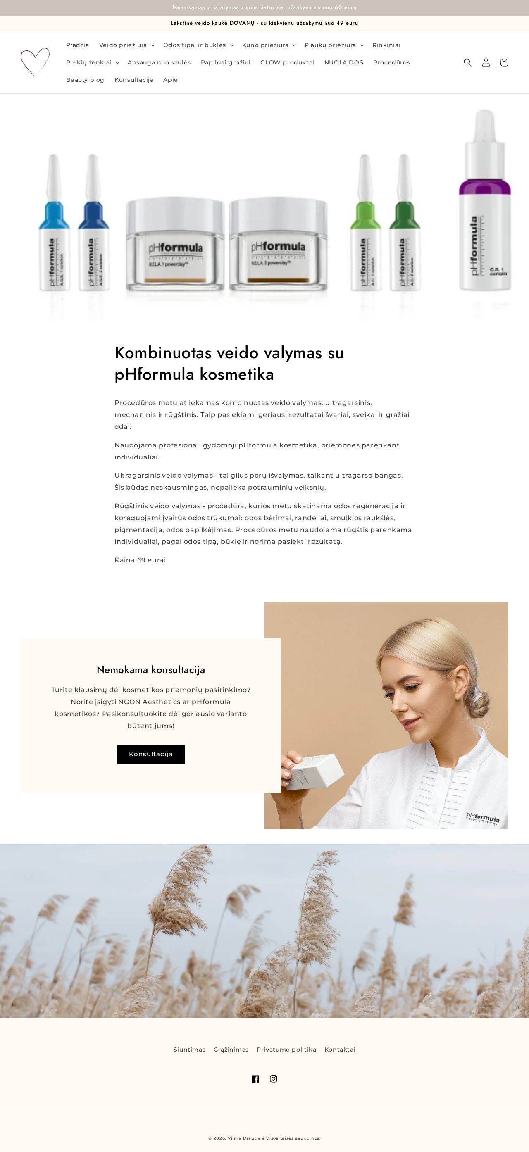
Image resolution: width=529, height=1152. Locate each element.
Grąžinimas (231, 1049)
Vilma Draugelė (246, 1138)
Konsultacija (151, 754)
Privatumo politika (286, 1049)
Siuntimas (189, 1049)
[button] (126, 45)
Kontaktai (339, 1049)
